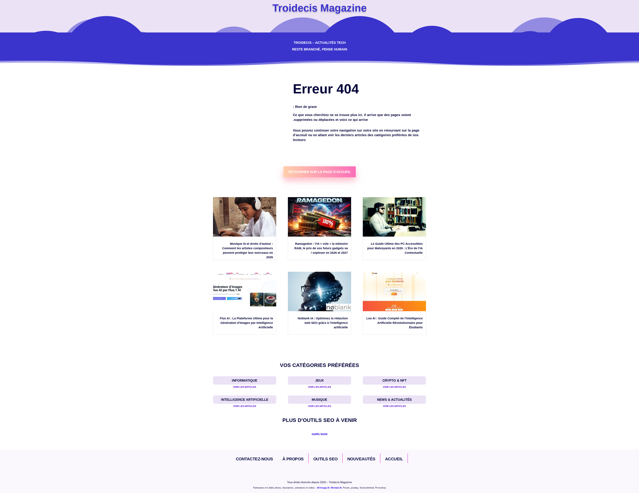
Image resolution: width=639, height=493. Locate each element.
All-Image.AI (323, 488)
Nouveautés (361, 459)
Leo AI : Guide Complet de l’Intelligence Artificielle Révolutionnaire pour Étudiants (394, 323)
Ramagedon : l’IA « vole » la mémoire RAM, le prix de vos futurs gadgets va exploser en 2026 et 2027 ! (321, 248)
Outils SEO (325, 459)
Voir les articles (244, 387)
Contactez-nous (254, 459)
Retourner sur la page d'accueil (319, 172)
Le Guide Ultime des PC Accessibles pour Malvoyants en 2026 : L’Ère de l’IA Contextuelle (395, 248)
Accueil (394, 459)
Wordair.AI (336, 488)
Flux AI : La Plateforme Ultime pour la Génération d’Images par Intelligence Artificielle (246, 323)
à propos (293, 459)
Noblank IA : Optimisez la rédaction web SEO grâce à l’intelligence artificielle (323, 323)
